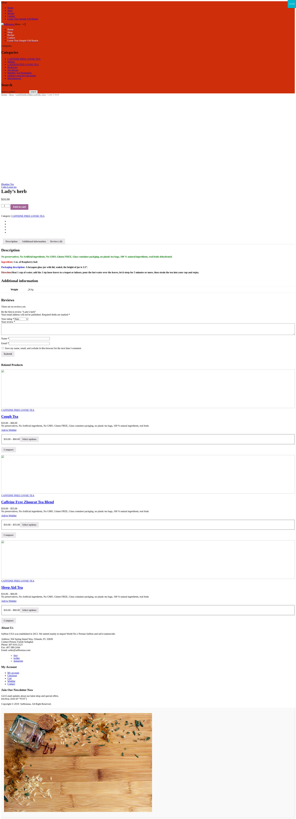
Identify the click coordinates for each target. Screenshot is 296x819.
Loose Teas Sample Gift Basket (22, 19)
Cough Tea (9, 416)
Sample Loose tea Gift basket (21, 75)
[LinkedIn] (8, 232)
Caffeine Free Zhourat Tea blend (27, 502)
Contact (11, 16)
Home (10, 7)
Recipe (10, 13)
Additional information (34, 241)
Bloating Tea (7, 184)
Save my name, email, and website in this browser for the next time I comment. (43, 348)
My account (13, 673)
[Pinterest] (8, 226)
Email (5, 343)
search (33, 92)
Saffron (11, 61)
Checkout (12, 675)
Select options (29, 439)
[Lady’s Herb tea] (148, 136)
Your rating (7, 319)
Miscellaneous (14, 78)
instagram (18, 661)
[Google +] (8, 229)
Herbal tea (12, 67)
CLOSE (292, 4)
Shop (9, 10)
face (16, 655)
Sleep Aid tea (12, 587)
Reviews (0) (56, 241)
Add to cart (19, 207)
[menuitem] (10, 29)
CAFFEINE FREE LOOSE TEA (24, 59)
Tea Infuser (12, 70)
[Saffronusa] (8, 24)
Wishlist (11, 681)
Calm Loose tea (8, 187)
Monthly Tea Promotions (19, 73)
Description (12, 241)
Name (5, 338)
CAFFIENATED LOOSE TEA (23, 64)
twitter (17, 658)
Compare (9, 449)
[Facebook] (8, 221)
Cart (9, 678)
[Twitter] (8, 224)
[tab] (11, 241)
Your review (8, 322)
